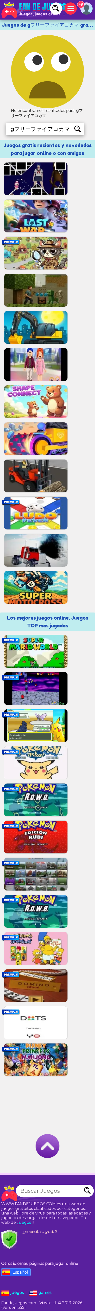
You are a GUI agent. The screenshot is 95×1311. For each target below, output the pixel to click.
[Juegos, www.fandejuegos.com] (34, 9)
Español (20, 1272)
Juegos (24, 1222)
